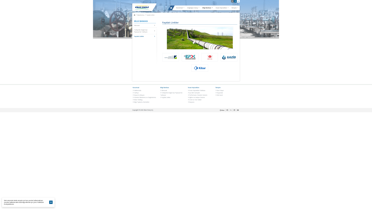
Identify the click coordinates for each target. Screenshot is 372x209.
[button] (180, 8)
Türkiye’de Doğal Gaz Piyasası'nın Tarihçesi (140, 31)
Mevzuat (137, 25)
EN (238, 1)
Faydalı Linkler (139, 36)
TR (235, 1)
